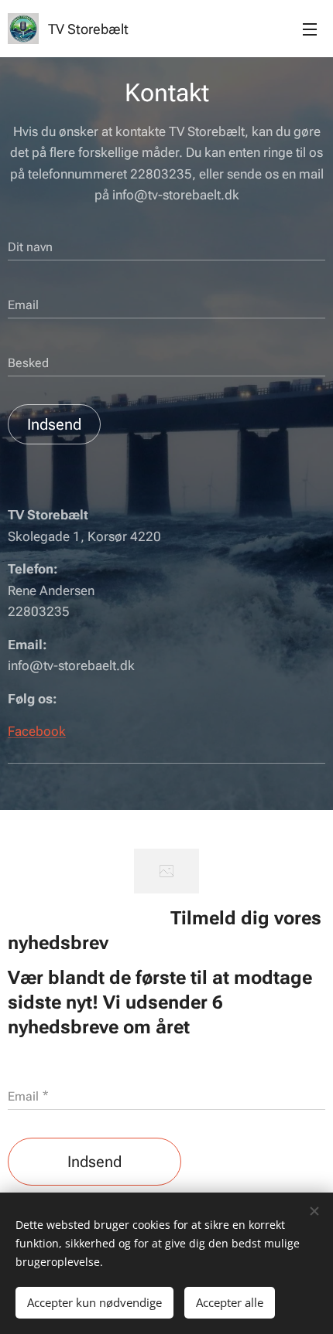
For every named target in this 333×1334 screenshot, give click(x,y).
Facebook (37, 731)
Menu (309, 28)
